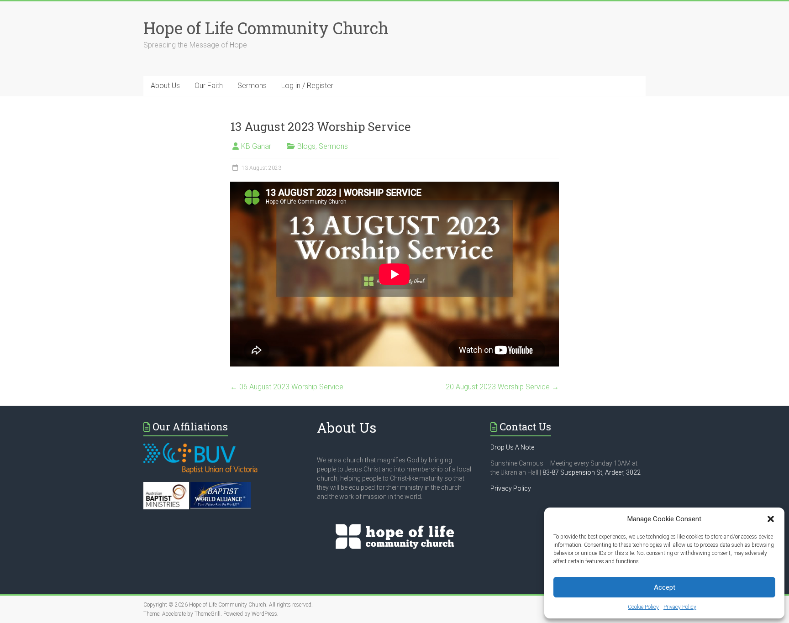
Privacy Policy (679, 607)
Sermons (252, 85)
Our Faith (209, 85)
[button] (770, 519)
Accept (664, 587)
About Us (165, 85)
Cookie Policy (643, 607)
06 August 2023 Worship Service (286, 386)
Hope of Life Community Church (266, 28)
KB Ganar (256, 146)
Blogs (306, 146)
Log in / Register (307, 85)
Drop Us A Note (512, 447)
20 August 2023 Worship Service (502, 386)
